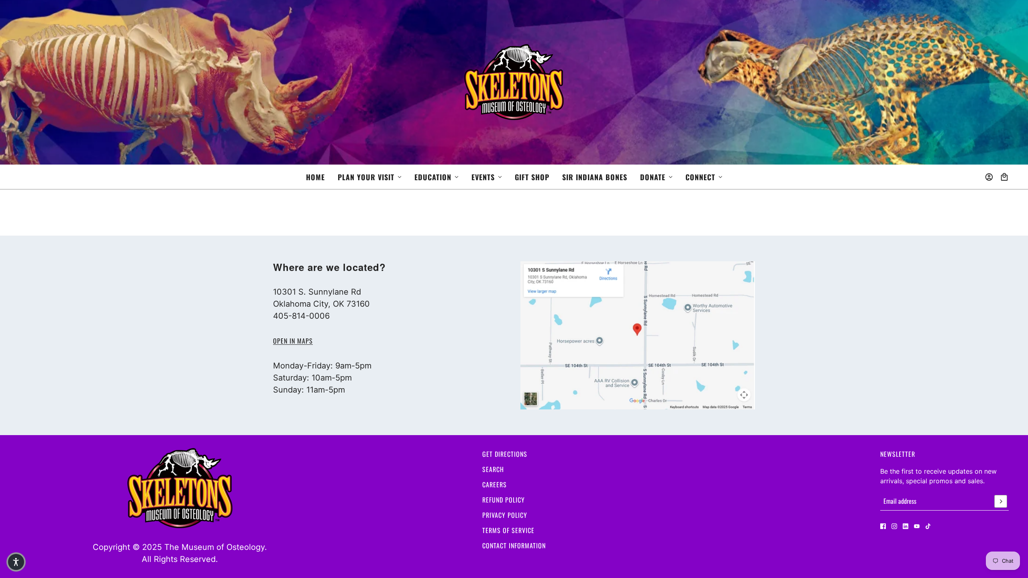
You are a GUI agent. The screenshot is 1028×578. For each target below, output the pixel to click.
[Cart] (1004, 177)
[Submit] (1000, 501)
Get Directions (504, 454)
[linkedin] (905, 526)
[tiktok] (928, 526)
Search (493, 469)
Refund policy (503, 500)
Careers (494, 484)
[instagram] (894, 526)
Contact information (514, 545)
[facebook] (883, 526)
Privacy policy (504, 515)
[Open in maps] (637, 335)
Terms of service (508, 530)
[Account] (989, 177)
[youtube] (916, 526)
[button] (16, 562)
